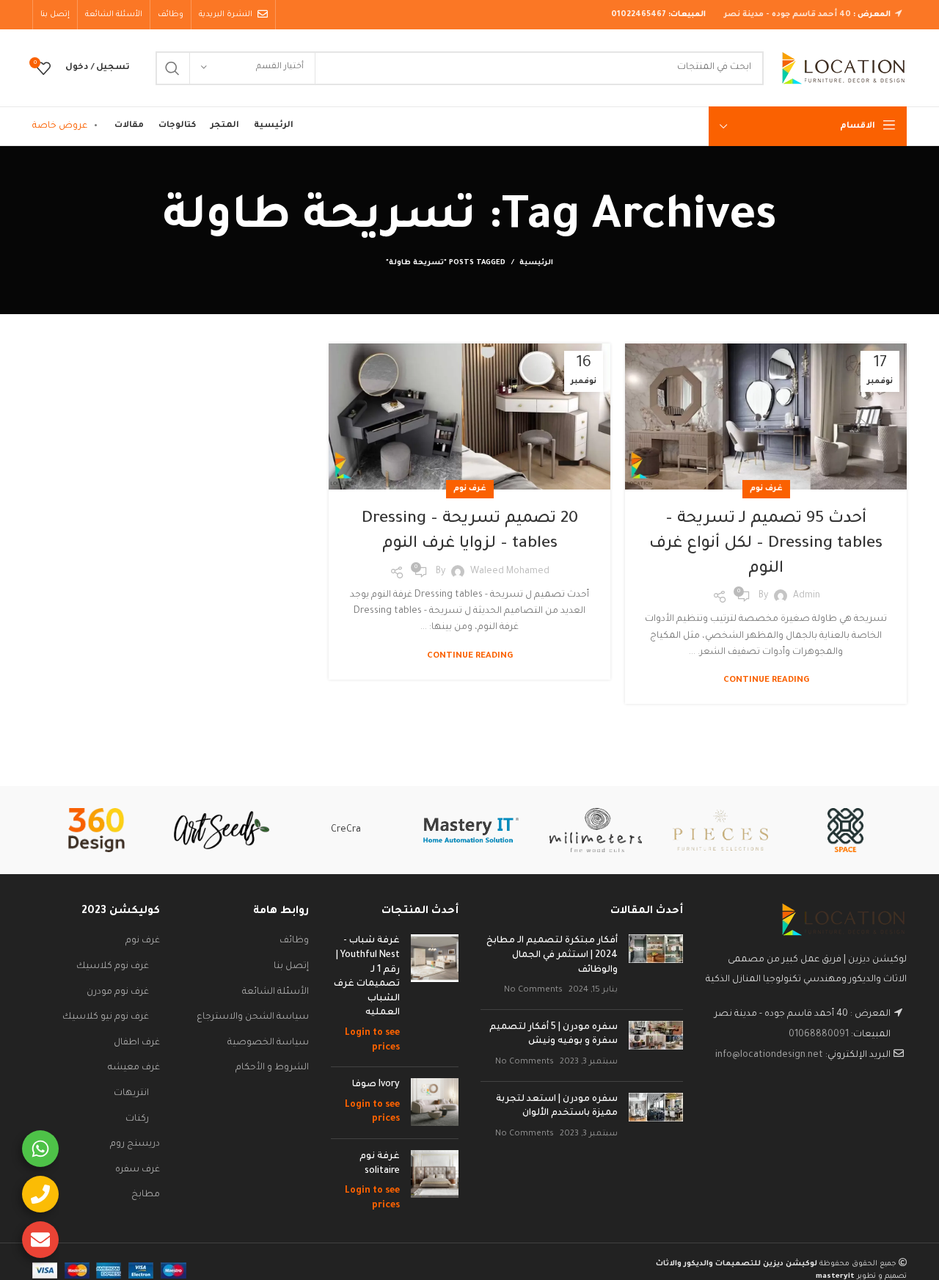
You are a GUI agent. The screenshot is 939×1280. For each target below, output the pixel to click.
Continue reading (766, 681)
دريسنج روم (135, 1144)
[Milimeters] (595, 830)
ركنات (137, 1119)
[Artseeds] (221, 830)
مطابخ (145, 1195)
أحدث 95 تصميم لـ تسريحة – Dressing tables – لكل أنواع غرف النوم (766, 544)
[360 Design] (96, 830)
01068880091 (819, 1035)
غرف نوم (766, 488)
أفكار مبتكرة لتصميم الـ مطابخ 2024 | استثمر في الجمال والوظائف (552, 955)
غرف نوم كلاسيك (112, 966)
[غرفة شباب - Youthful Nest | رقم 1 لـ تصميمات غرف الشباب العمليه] (434, 994)
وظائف (294, 941)
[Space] (845, 830)
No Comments (533, 990)
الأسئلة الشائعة (275, 992)
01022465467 (638, 14)
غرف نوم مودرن (118, 992)
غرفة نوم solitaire (379, 1164)
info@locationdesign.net (769, 1055)
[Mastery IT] (471, 830)
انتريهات (131, 1093)
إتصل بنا (291, 966)
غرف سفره (137, 1170)
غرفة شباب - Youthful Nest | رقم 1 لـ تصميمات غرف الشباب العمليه (367, 977)
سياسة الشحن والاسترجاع (253, 1017)
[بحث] (172, 68)
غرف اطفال (137, 1043)
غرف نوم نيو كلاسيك (105, 1017)
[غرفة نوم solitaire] (434, 1181)
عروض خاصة (59, 126)
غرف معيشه (134, 1068)
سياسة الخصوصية (268, 1043)
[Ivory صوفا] (434, 1102)
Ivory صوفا (376, 1085)
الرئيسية (536, 263)
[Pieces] (720, 830)
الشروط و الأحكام (272, 1068)
